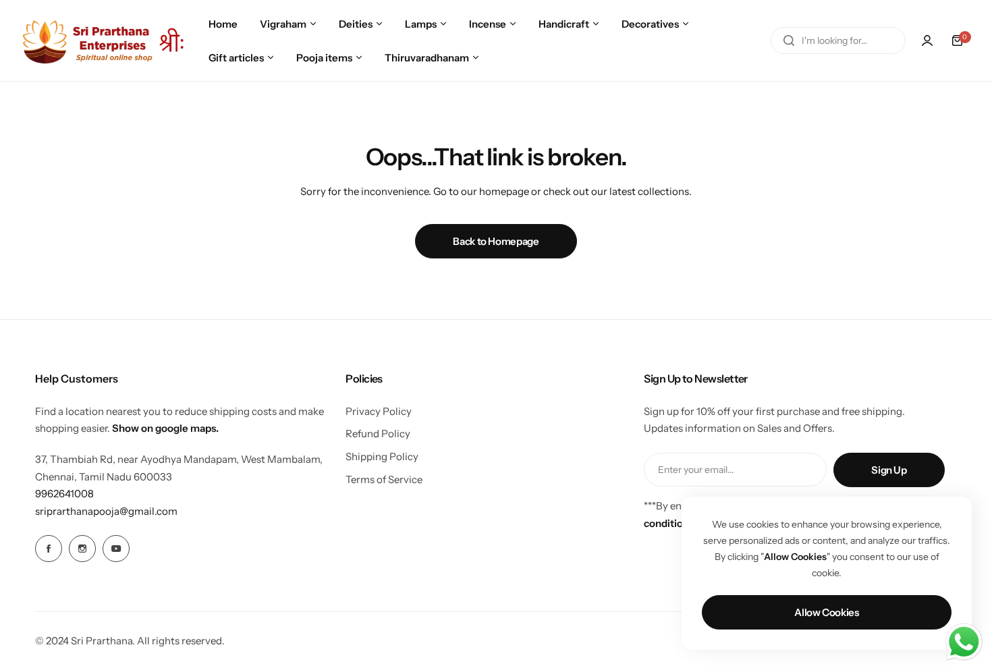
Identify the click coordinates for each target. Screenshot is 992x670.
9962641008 (64, 493)
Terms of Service (384, 479)
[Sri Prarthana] (104, 40)
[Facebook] (48, 548)
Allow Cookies (826, 612)
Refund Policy (378, 433)
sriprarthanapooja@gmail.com (106, 511)
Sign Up (888, 470)
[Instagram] (82, 548)
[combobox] (838, 40)
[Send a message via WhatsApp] (964, 642)
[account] (927, 40)
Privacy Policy (379, 411)
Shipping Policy (382, 456)
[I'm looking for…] (789, 40)
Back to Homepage (496, 241)
